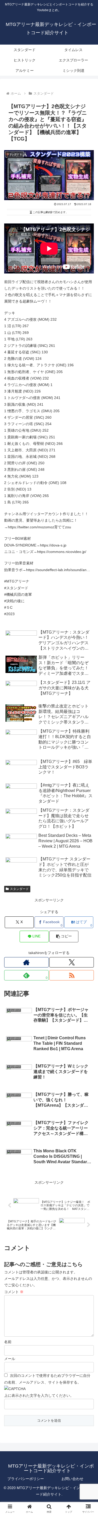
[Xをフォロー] (71, 962)
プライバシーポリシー (25, 1479)
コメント (14, 1292)
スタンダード (19, 889)
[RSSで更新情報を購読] (71, 975)
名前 (7, 1342)
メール (9, 1359)
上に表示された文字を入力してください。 (39, 1395)
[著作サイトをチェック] (26, 962)
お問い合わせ (72, 1479)
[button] (87, 942)
